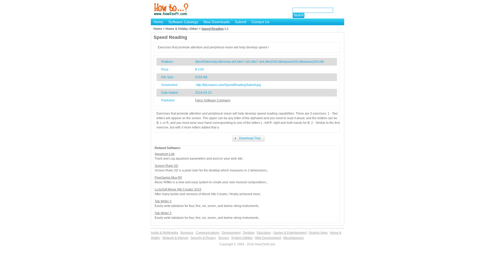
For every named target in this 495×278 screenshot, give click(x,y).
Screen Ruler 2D (166, 166)
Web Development (268, 238)
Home (158, 22)
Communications (207, 232)
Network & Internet (175, 238)
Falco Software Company (212, 100)
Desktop (248, 232)
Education (264, 232)
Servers (223, 238)
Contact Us (260, 22)
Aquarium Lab (165, 154)
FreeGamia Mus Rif (168, 177)
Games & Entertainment (290, 232)
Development (231, 232)
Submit (240, 22)
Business (186, 232)
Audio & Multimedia (164, 232)
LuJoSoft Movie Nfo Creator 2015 (178, 189)
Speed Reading (212, 29)
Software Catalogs (183, 22)
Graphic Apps (318, 232)
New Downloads (216, 22)
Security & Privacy (203, 238)
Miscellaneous (293, 238)
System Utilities (242, 238)
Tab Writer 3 (163, 201)
